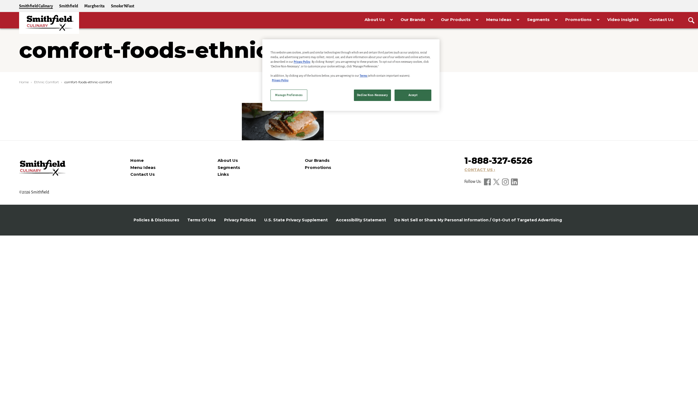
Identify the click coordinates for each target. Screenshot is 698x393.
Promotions (318, 167)
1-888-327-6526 (498, 160)
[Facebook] (488, 181)
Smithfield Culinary (36, 6)
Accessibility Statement (361, 220)
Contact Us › (479, 169)
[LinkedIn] (514, 181)
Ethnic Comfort (46, 82)
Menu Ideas (143, 167)
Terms (364, 75)
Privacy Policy (302, 61)
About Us (228, 160)
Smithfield (68, 6)
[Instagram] (506, 181)
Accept (412, 95)
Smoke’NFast (122, 6)
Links (223, 174)
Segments (229, 167)
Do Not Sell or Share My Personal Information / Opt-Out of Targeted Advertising (478, 220)
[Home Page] (49, 23)
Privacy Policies (240, 220)
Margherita (94, 6)
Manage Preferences (288, 95)
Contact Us (142, 174)
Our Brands (317, 160)
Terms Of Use (201, 220)
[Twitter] (497, 181)
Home (24, 82)
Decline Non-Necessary (372, 95)
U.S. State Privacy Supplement (296, 220)
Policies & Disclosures (156, 220)
